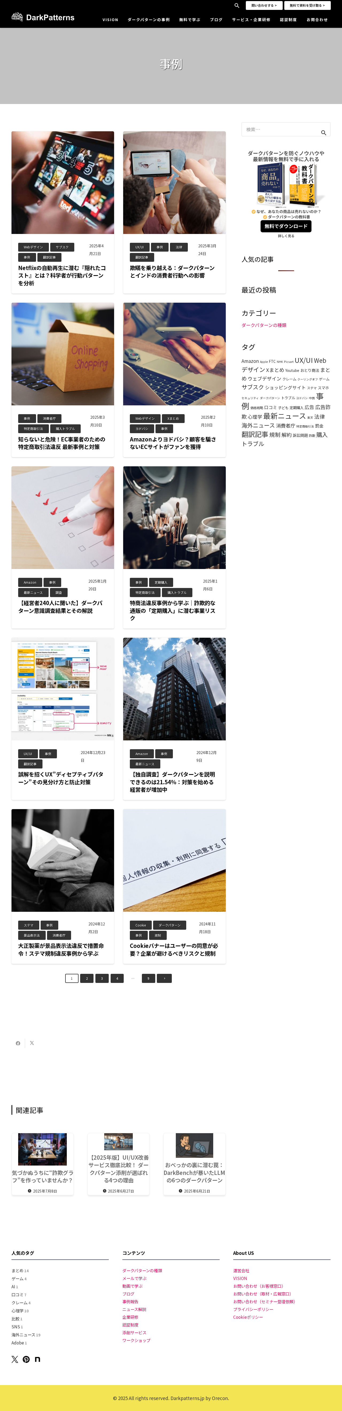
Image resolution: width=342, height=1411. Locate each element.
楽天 (310, 418)
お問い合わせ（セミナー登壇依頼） (265, 1301)
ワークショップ (136, 1340)
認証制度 (130, 1325)
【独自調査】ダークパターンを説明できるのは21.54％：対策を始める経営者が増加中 (172, 781)
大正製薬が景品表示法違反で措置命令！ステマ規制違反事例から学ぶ (61, 949)
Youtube (292, 370)
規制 (275, 434)
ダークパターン (270, 398)
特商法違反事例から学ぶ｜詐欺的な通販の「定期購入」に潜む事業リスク (172, 610)
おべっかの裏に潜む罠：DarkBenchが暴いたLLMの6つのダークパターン (194, 1172)
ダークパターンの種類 (264, 325)
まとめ (20, 1270)
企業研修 (130, 1317)
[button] (237, 5)
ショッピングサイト (285, 387)
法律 (319, 416)
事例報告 (130, 1301)
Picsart (289, 362)
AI (14, 1286)
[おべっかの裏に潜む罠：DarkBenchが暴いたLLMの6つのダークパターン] (194, 1145)
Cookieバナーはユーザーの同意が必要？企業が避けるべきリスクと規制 (174, 949)
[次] (164, 978)
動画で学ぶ (132, 1286)
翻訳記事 (255, 434)
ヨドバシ (302, 398)
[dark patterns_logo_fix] (42, 17)
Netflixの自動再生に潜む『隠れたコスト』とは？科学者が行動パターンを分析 (62, 275)
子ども (283, 407)
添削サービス (134, 1332)
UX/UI (304, 360)
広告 (309, 406)
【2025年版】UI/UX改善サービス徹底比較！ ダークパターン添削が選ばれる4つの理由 (118, 1168)
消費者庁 (285, 425)
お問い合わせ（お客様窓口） (259, 1286)
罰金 (319, 426)
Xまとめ (275, 369)
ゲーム (324, 379)
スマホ (323, 387)
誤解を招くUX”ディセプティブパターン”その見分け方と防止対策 (60, 778)
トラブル (288, 397)
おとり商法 (309, 370)
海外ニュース (258, 425)
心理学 (255, 416)
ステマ (312, 388)
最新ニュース (284, 415)
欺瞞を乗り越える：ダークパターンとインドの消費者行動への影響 (172, 271)
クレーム (289, 379)
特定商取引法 (305, 426)
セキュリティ (250, 398)
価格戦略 (256, 407)
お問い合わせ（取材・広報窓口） (263, 1294)
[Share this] (18, 1043)
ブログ (128, 1294)
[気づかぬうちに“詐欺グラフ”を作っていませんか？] (42, 1149)
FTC (272, 361)
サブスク (253, 387)
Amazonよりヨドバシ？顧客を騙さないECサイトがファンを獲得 (173, 443)
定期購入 (297, 407)
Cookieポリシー (248, 1317)
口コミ (270, 407)
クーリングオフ (307, 379)
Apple (264, 362)
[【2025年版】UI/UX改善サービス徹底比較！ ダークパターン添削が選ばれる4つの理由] (118, 1141)
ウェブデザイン (264, 378)
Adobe (19, 1342)
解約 (287, 434)
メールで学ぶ (134, 1278)
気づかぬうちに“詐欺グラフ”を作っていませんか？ (42, 1176)
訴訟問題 (300, 435)
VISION (240, 1278)
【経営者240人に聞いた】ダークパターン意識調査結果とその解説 (60, 606)
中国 (312, 398)
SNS (17, 1326)
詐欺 (312, 435)
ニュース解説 (134, 1309)
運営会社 (241, 1270)
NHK (280, 362)
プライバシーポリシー (253, 1309)
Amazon (250, 360)
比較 (16, 1318)
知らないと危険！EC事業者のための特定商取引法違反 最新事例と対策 (61, 443)
